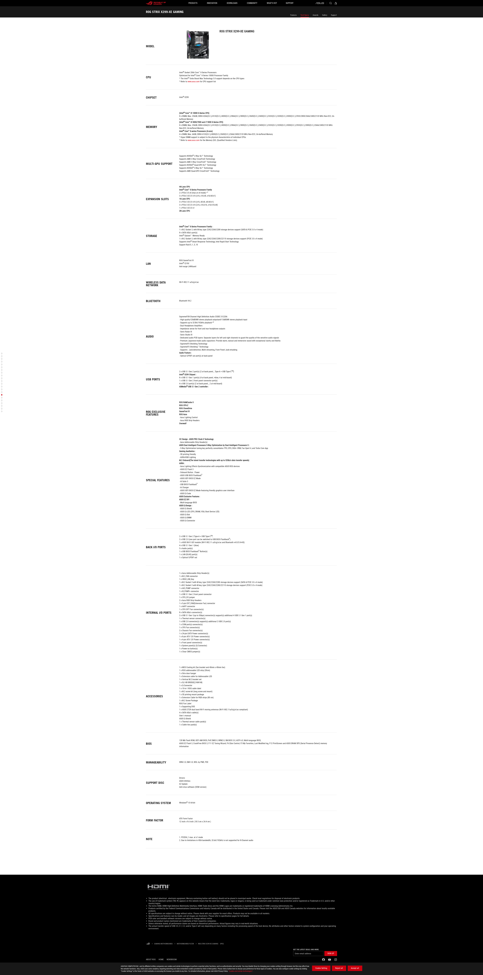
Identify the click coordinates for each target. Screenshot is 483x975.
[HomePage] (148, 944)
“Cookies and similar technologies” (240, 971)
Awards (315, 15)
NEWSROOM (172, 959)
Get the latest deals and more (306, 949)
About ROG (151, 959)
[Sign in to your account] (335, 3)
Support (334, 15)
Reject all (339, 968)
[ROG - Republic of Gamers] (156, 3)
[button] (2, 353)
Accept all (355, 968)
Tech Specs (304, 15)
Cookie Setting (321, 968)
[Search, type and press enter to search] (330, 3)
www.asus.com (193, 81)
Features (293, 15)
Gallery (324, 15)
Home (161, 959)
